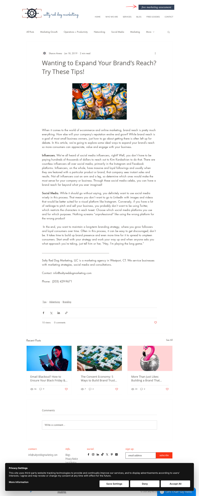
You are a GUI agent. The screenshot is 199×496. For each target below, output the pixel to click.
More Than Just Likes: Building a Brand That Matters (145, 378)
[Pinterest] (111, 454)
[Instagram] (93, 454)
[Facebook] (88, 454)
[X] (107, 454)
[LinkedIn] (97, 454)
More (148, 31)
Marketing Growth (49, 31)
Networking (99, 31)
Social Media (117, 31)
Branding (67, 301)
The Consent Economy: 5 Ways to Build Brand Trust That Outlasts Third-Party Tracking (98, 378)
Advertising (54, 301)
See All (169, 339)
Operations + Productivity (76, 31)
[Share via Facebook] (43, 312)
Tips (44, 301)
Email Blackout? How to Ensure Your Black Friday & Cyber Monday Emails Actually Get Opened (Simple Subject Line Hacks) (49, 378)
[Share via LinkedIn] (58, 312)
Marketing (135, 31)
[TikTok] (102, 454)
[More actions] (155, 53)
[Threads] (116, 454)
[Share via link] (66, 312)
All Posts (30, 31)
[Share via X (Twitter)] (51, 312)
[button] (168, 32)
